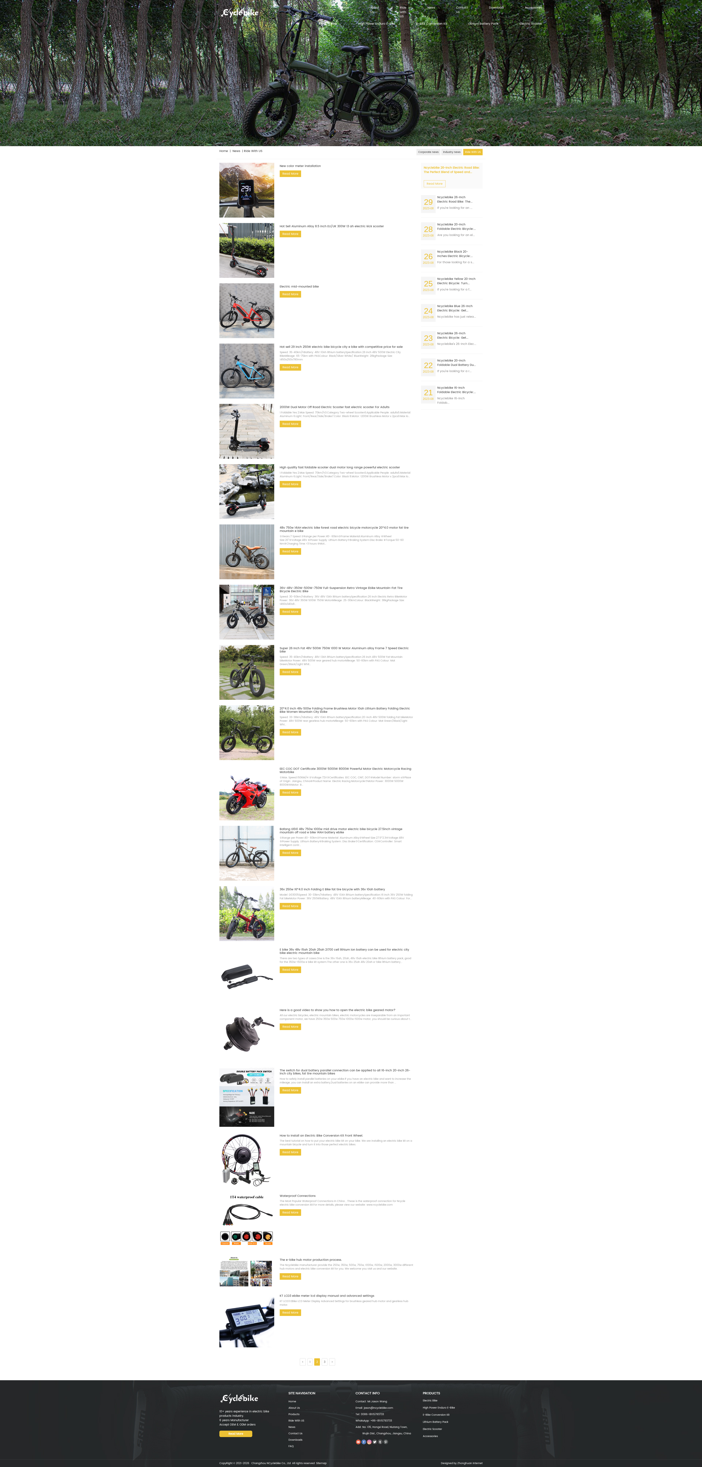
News (431, 7)
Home (344, 7)
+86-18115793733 (381, 1421)
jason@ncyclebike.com (378, 1408)
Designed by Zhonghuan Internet (462, 1463)
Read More (290, 173)
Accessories (533, 7)
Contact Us (462, 9)
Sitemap (321, 1463)
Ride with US (403, 12)
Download (496, 7)
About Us (374, 9)
